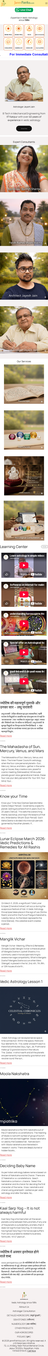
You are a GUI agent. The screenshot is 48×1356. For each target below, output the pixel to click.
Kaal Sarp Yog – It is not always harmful (20, 1210)
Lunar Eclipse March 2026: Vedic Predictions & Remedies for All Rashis (22, 843)
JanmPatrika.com (24, 1299)
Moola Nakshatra (14, 1074)
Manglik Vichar (12, 939)
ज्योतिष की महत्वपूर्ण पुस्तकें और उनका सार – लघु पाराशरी (20, 705)
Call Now (31, 1350)
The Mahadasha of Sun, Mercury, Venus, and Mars (22, 749)
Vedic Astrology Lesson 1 (21, 981)
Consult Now (24, 128)
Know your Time (13, 796)
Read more (6, 735)
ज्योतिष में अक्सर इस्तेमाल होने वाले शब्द (19, 1254)
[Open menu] (46, 3)
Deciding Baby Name (17, 1166)
